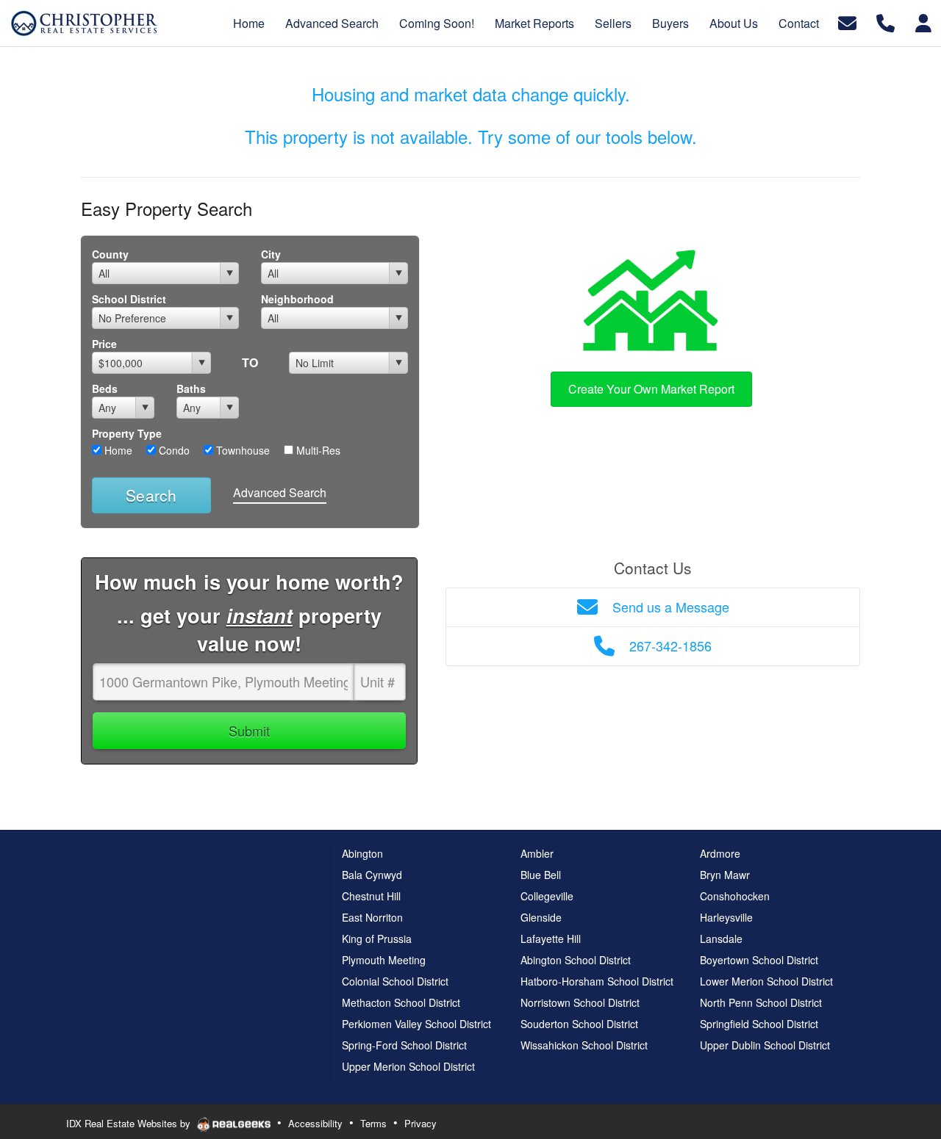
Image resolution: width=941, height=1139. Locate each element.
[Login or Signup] (923, 21)
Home (116, 450)
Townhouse (241, 450)
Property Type (127, 433)
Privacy (420, 1123)
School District (129, 299)
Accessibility (315, 1123)
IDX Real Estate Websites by (129, 1123)
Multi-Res (316, 450)
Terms (373, 1123)
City (271, 254)
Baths (191, 388)
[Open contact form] (847, 21)
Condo (173, 450)
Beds (105, 388)
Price (104, 343)
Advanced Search (279, 492)
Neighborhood (297, 299)
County (110, 254)
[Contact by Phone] (885, 21)
